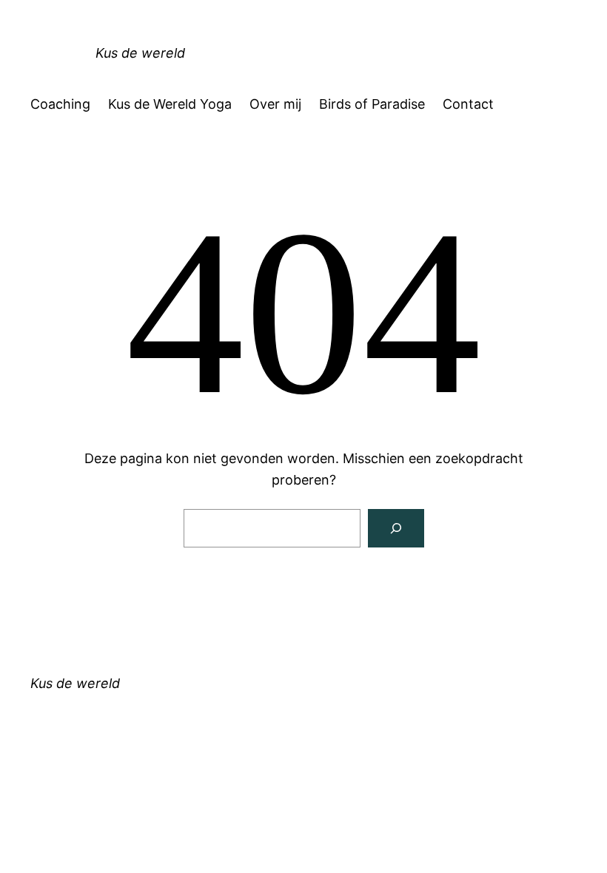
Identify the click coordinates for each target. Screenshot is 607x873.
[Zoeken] (396, 528)
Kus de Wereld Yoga (170, 104)
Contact (468, 104)
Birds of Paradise (372, 104)
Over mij (275, 104)
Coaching (60, 104)
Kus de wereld (140, 53)
